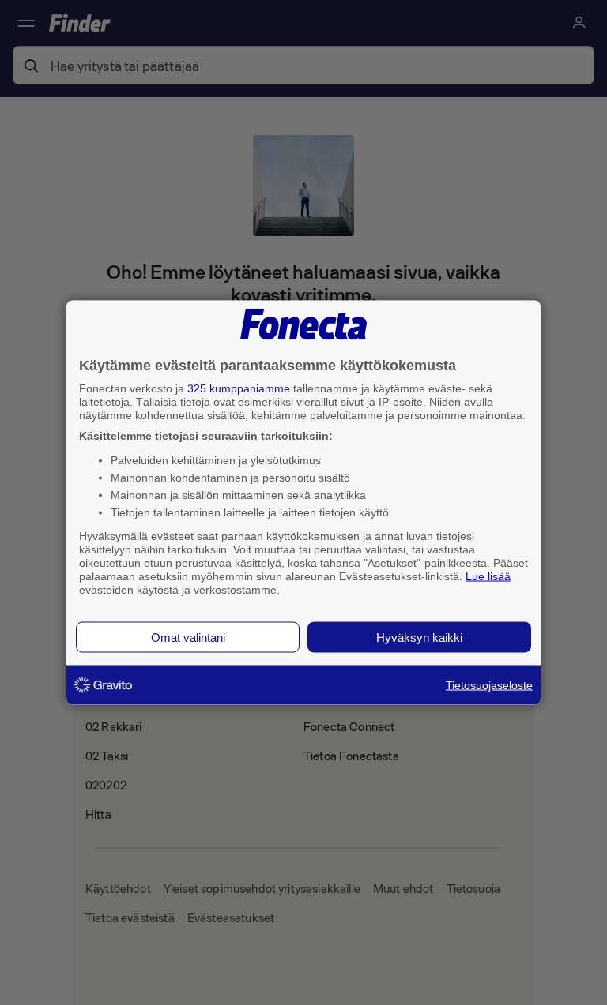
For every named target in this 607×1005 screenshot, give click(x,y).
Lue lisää (488, 575)
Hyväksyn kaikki (419, 637)
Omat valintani (188, 637)
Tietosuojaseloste (489, 685)
